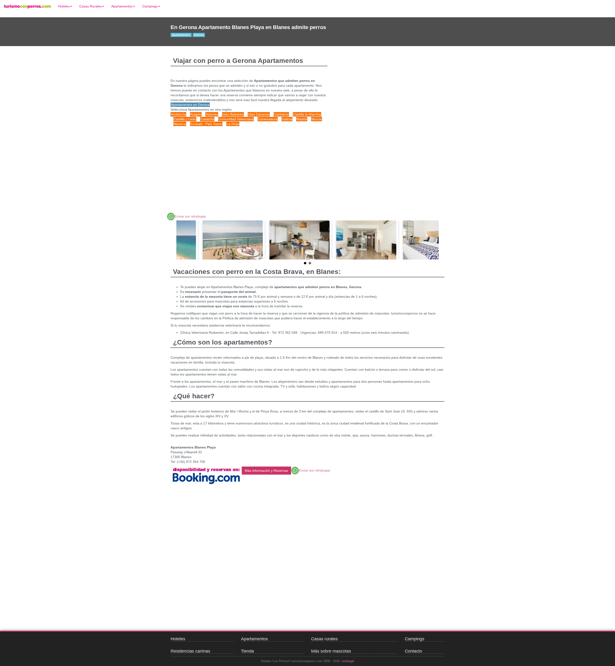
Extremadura (267, 119)
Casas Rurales (90, 6)
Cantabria (281, 114)
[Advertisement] (262, 164)
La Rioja (233, 124)
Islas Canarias (259, 114)
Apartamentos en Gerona (190, 105)
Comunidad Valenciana (235, 119)
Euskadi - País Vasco (206, 124)
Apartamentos (122, 6)
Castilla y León (185, 119)
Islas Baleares (233, 114)
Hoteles (64, 6)
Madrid (301, 119)
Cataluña (207, 119)
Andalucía (178, 114)
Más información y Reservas (266, 470)
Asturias (212, 114)
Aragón (195, 114)
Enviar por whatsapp (190, 216)
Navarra (180, 124)
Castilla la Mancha (307, 114)
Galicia (287, 119)
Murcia (316, 119)
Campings (150, 6)
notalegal (348, 661)
